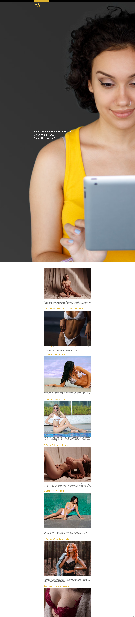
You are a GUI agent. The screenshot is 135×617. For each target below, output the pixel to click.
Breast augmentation (48, 346)
